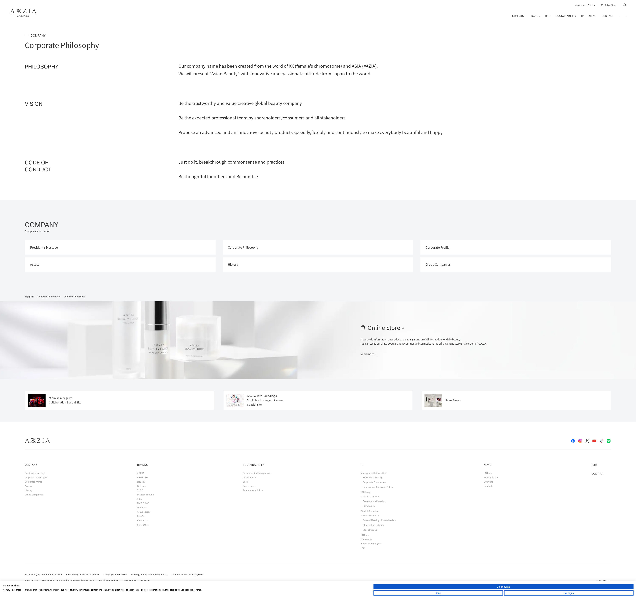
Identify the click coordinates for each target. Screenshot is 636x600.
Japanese (580, 5)
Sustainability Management (256, 473)
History (28, 490)
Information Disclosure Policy (378, 487)
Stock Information (370, 511)
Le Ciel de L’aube (145, 494)
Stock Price (368, 529)
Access (28, 486)
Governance (249, 486)
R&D (548, 16)
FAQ (363, 547)
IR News (365, 534)
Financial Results (371, 496)
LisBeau (141, 481)
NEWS (592, 16)
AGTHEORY (142, 477)
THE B (140, 490)
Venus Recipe (143, 511)
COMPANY (518, 16)
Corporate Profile (33, 481)
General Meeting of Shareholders (379, 520)
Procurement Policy (253, 490)
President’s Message (35, 473)
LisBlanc (141, 486)
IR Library (365, 492)
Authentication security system (187, 574)
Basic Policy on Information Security (43, 574)
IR (582, 16)
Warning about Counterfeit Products (149, 574)
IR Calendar (366, 539)
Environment (249, 477)
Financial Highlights (371, 543)
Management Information (373, 473)
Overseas (488, 481)
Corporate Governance (374, 482)
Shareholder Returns (373, 525)
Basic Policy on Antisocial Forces (82, 574)
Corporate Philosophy (36, 477)
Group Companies (34, 494)
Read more (367, 354)
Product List (143, 520)
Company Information (49, 296)
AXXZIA (140, 473)
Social (246, 481)
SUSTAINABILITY (566, 16)
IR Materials (369, 506)
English (591, 5)
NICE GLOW (143, 503)
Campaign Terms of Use (115, 574)
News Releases (491, 477)
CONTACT (608, 16)
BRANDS (535, 16)
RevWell (141, 516)
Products (488, 486)
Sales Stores (143, 524)
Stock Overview (371, 515)
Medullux (141, 507)
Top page (29, 296)
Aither (140, 498)
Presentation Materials (374, 501)
